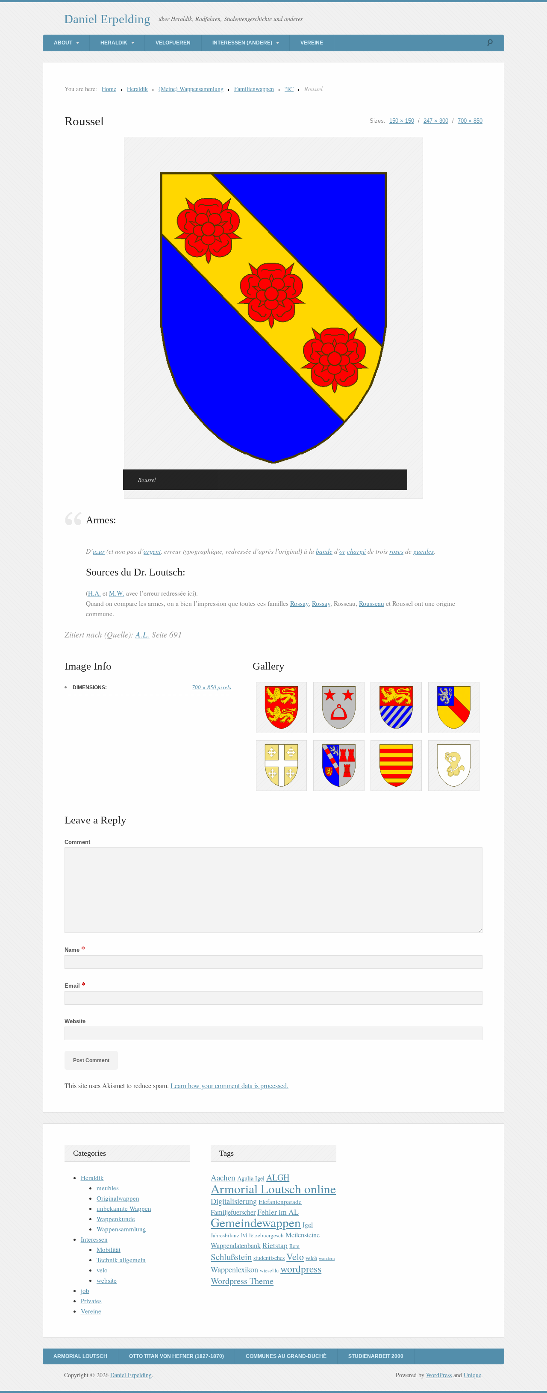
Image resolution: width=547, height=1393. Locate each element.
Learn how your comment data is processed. (229, 1085)
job (85, 1290)
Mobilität (109, 1249)
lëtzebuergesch (266, 1235)
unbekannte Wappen (124, 1208)
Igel (308, 1224)
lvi (244, 1235)
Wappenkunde (116, 1218)
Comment (77, 842)
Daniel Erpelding (107, 19)
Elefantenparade (280, 1201)
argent (152, 550)
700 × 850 (470, 121)
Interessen (94, 1239)
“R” (289, 89)
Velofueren (173, 43)
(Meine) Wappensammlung (191, 89)
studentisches (269, 1258)
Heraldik (113, 43)
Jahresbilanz (225, 1235)
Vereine (311, 43)
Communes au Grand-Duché (286, 1356)
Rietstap (275, 1245)
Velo (295, 1256)
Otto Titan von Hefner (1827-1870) (176, 1356)
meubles (108, 1187)
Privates (91, 1300)
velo (102, 1270)
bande (324, 550)
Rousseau (371, 603)
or (342, 550)
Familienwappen (254, 89)
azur (99, 550)
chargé (356, 550)
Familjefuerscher (233, 1212)
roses (396, 550)
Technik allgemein (121, 1259)
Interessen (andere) (242, 43)
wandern (327, 1258)
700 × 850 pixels (211, 687)
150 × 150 (401, 121)
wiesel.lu (269, 1270)
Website (75, 1021)
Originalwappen (118, 1198)
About (63, 43)
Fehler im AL (278, 1212)
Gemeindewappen (256, 1222)
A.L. (142, 634)
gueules (423, 550)
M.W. (116, 593)
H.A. (94, 593)
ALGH (277, 1177)
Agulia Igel (251, 1178)
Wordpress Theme (242, 1281)
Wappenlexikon (234, 1269)
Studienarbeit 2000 (375, 1356)
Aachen (223, 1177)
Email (75, 986)
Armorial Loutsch (80, 1356)
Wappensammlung (121, 1229)
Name (75, 950)
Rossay (299, 603)
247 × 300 (435, 121)
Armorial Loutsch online (273, 1188)
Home (109, 89)
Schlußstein (231, 1257)
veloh (311, 1258)
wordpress (300, 1268)
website (107, 1280)
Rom (294, 1246)
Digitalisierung (234, 1201)
